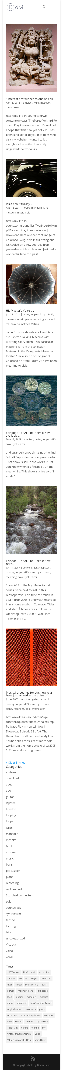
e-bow (18, 984)
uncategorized (15, 938)
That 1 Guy (12, 1027)
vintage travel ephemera (19, 1033)
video (9, 951)
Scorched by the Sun (19, 895)
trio (8, 932)
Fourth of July (31, 984)
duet (9, 784)
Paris (9, 864)
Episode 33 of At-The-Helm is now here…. (28, 562)
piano (28, 319)
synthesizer (18, 444)
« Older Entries (15, 762)
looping (35, 314)
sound (18, 1021)
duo (8, 790)
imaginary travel (25, 990)
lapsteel (45, 567)
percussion (44, 572)
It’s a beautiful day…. (19, 204)
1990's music (29, 972)
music (9, 107)
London (11, 809)
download (12, 778)
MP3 (36, 102)
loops (27, 207)
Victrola (35, 324)
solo (16, 107)
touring (11, 926)
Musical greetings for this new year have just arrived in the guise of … (29, 694)
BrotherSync (31, 978)
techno (10, 920)
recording (38, 319)
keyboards (42, 990)
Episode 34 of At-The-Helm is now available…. (28, 434)
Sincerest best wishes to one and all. (29, 99)
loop (9, 996)
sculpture (48, 1015)
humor (10, 990)
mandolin (36, 207)
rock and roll (14, 889)
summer (29, 1021)
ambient (27, 102)
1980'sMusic (13, 972)
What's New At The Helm (19, 1040)
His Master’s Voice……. (20, 311)
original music (14, 1009)
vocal (9, 957)
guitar (26, 314)
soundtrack (23, 324)
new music (22, 1003)
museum (45, 102)
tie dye (24, 1027)
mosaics (11, 840)
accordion (44, 972)
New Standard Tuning (41, 1003)
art (20, 978)
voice (37, 1033)
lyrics (9, 828)
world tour (40, 1040)
